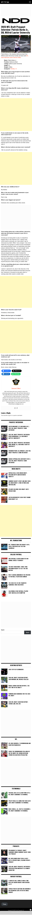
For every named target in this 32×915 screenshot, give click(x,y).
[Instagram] (15, 408)
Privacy (4, 904)
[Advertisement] (16, 114)
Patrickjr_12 (13, 68)
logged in (10, 415)
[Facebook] (17, 408)
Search (2, 630)
